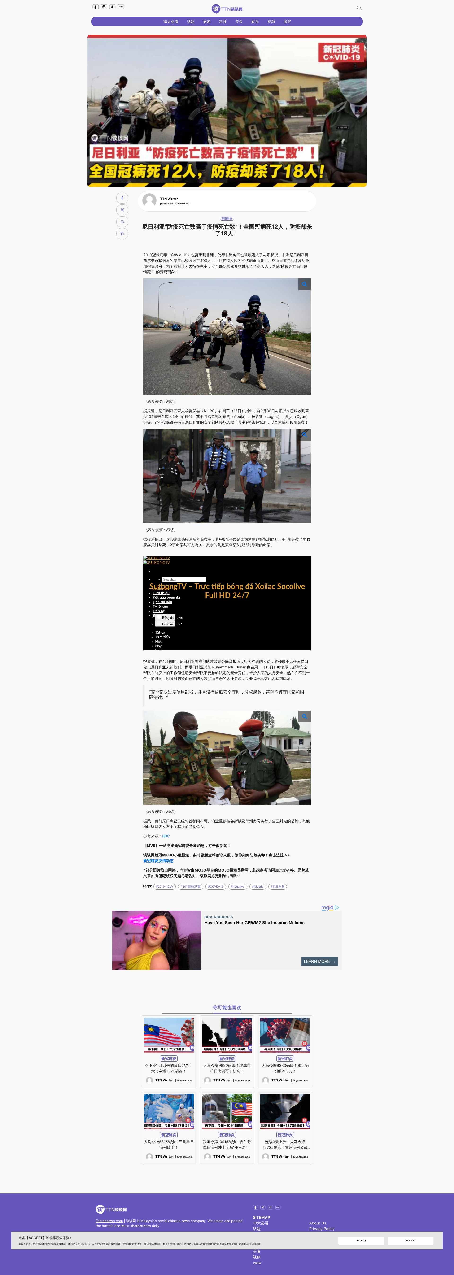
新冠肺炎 (227, 218)
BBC (166, 836)
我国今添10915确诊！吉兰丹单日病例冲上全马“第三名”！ (227, 1144)
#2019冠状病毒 (191, 886)
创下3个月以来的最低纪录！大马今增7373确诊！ (169, 1068)
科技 (223, 21)
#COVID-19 (215, 886)
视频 (271, 21)
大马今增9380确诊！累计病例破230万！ (285, 1068)
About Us (317, 1223)
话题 (191, 21)
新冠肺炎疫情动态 (158, 860)
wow (257, 1262)
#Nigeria (257, 886)
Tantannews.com (109, 1221)
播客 (287, 21)
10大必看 (171, 21)
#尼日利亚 (277, 886)
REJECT (361, 1240)
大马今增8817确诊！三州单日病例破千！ (169, 1144)
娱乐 (255, 21)
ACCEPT (410, 1240)
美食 (239, 21)
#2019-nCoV (164, 886)
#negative (237, 886)
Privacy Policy (322, 1228)
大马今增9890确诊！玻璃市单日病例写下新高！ (227, 1068)
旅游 (207, 21)
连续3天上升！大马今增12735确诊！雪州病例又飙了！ (285, 1144)
